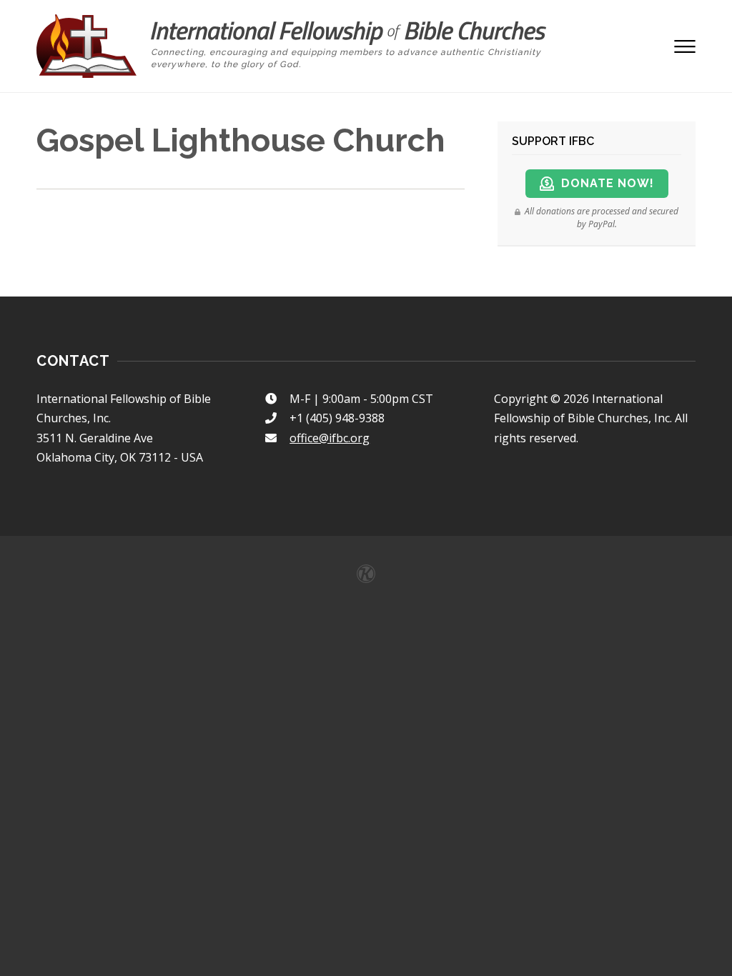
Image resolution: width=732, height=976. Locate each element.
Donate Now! (607, 183)
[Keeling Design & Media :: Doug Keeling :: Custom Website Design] (366, 573)
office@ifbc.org (330, 438)
